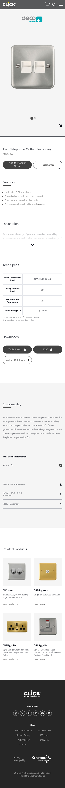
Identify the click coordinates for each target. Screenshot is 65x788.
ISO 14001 (44, 740)
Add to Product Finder (17, 165)
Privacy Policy (23, 740)
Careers (23, 744)
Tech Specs (48, 164)
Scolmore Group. (37, 776)
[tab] (31, 118)
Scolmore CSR (44, 730)
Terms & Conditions (23, 730)
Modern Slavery (23, 735)
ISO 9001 (44, 735)
